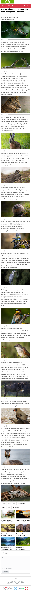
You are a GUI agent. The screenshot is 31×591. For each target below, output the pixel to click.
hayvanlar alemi (21, 503)
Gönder (6, 571)
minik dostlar (16, 507)
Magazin (26, 5)
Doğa (13, 5)
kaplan (3, 507)
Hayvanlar (19, 5)
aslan (9, 503)
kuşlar (9, 507)
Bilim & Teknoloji (6, 5)
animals (4, 503)
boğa (14, 503)
